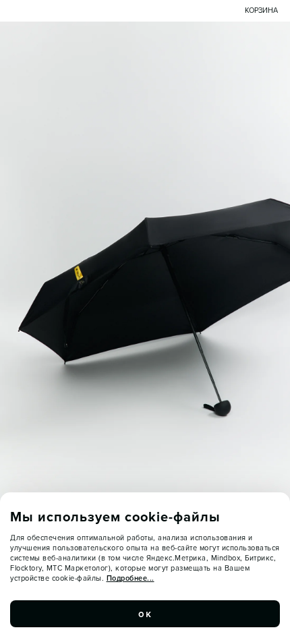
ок (145, 614)
